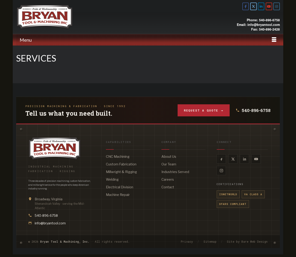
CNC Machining (118, 157)
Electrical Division (119, 187)
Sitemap (210, 241)
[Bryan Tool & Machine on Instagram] (276, 6)
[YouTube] (256, 159)
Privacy (187, 241)
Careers (167, 179)
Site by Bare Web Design (247, 241)
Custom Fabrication (121, 164)
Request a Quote (203, 110)
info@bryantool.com (50, 223)
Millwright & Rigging (121, 172)
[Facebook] (221, 159)
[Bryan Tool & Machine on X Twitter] (253, 6)
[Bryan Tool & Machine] (57, 17)
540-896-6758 (256, 110)
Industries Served (175, 172)
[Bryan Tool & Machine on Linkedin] (261, 6)
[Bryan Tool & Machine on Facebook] (245, 6)
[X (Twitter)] (232, 159)
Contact (167, 187)
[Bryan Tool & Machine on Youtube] (269, 6)
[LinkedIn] (244, 159)
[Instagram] (221, 170)
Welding (112, 179)
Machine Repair (118, 195)
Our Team (168, 164)
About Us (168, 157)
